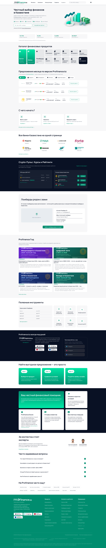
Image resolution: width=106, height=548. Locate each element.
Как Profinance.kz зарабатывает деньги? (31, 476)
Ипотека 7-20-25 (76, 487)
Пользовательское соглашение (71, 534)
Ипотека (47, 514)
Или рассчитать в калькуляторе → (26, 127)
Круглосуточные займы (35, 487)
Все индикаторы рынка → (41, 40)
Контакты (80, 520)
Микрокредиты (48, 502)
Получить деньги (74, 83)
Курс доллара (73, 490)
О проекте (63, 2)
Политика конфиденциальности (85, 534)
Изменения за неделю (66, 517)
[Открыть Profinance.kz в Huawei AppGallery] (41, 349)
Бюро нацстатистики (28, 40)
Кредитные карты (49, 505)
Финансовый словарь (83, 505)
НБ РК (23, 40)
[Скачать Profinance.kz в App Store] (41, 346)
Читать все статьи (22, 294)
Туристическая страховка (54, 490)
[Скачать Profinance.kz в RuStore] (54, 349)
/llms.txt (49, 538)
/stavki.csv (47, 539)
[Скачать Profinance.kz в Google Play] (54, 346)
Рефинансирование (49, 511)
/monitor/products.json (18, 539)
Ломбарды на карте (65, 508)
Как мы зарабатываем (83, 517)
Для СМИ (63, 520)
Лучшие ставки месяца (66, 522)
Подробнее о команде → (24, 449)
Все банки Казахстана (66, 505)
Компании (40, 2)
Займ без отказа (23, 487)
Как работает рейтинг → (39, 25)
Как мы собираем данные (26, 28)
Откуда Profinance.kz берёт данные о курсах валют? (34, 472)
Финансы (33, 2)
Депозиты (32, 490)
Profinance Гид (81, 502)
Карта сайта (81, 528)
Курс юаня (65, 490)
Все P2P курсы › (24, 182)
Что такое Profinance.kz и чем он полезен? (31, 459)
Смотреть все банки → (24, 154)
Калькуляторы (48, 2)
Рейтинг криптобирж (66, 511)
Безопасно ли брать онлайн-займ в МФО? (31, 467)
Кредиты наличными (49, 508)
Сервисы (56, 2)
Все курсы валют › (24, 321)
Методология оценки (83, 514)
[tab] (22, 77)
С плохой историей (47, 487)
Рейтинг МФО (56, 487)
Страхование (48, 520)
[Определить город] (91, 2)
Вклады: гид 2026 (23, 490)
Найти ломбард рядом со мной (53, 227)
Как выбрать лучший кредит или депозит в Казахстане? (35, 463)
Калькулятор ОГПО (41, 490)
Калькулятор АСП (66, 487)
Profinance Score (30, 74)
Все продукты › (26, 342)
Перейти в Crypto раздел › (81, 165)
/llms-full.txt (70, 538)
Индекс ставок (64, 514)
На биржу (83, 176)
